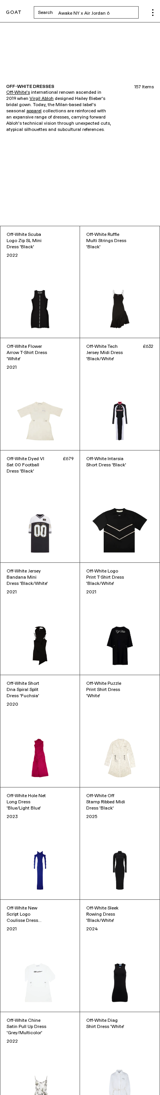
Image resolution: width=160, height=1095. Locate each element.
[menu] (153, 12)
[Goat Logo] (13, 12)
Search (88, 12)
